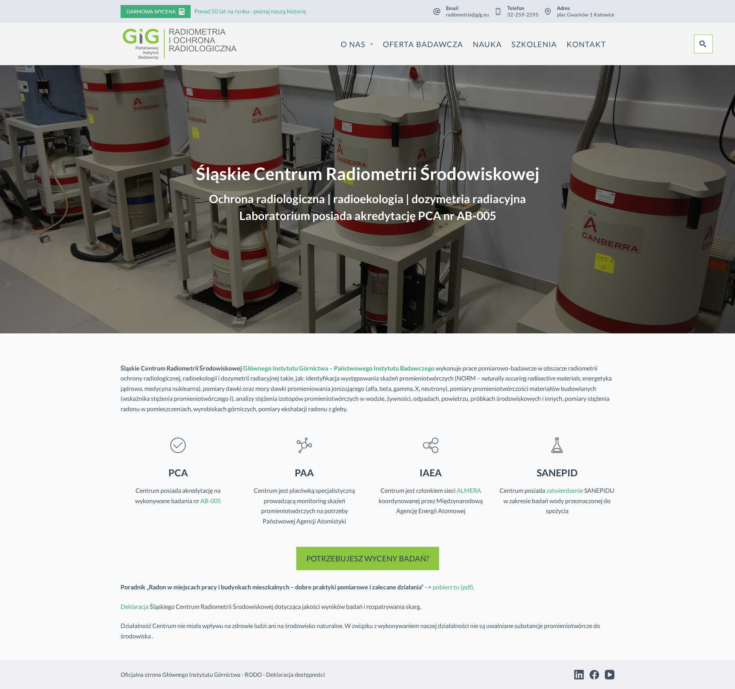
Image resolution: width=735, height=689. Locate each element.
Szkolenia (534, 44)
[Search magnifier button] (703, 43)
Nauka (487, 44)
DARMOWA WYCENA (151, 11)
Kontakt (586, 44)
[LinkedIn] (579, 674)
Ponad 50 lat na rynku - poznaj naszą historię (250, 11)
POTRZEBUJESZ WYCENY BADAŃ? (367, 558)
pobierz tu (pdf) (452, 587)
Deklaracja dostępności (295, 674)
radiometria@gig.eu (467, 14)
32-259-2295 (523, 14)
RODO (253, 674)
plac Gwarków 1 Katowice (585, 14)
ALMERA (469, 490)
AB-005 (210, 500)
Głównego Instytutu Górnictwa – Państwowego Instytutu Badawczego (338, 368)
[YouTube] (609, 674)
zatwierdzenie (564, 490)
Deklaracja (135, 606)
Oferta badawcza (423, 44)
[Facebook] (594, 674)
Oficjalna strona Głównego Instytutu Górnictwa (180, 674)
